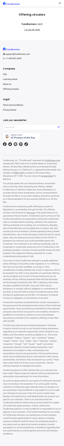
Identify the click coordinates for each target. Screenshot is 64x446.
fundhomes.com (52, 160)
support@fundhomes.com (18, 54)
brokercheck (47, 176)
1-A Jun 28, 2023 (32, 30)
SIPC (22, 173)
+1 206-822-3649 (13, 58)
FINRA (16, 173)
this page (31, 212)
